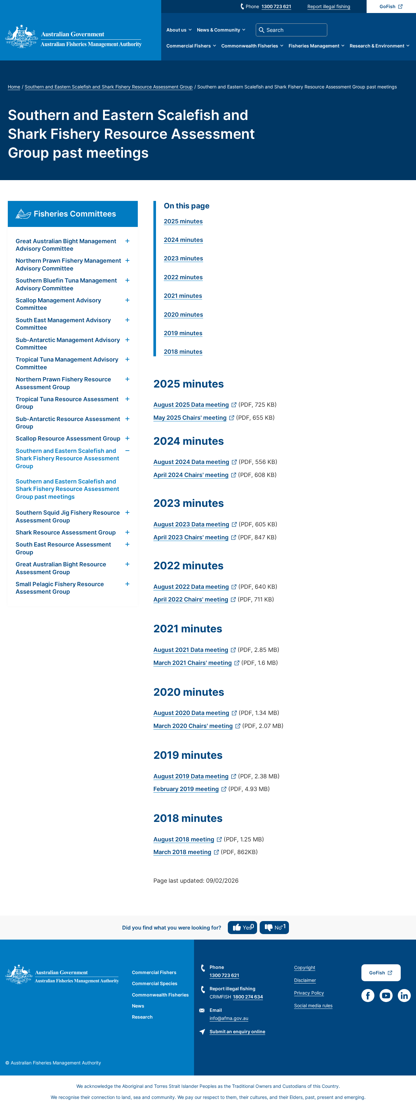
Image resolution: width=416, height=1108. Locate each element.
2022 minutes (183, 277)
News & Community (218, 30)
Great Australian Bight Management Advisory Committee (66, 245)
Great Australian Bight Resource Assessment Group (61, 568)
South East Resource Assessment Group (63, 548)
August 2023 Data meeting (191, 524)
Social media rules (313, 1005)
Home (14, 86)
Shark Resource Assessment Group (66, 532)
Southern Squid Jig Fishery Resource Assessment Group (68, 516)
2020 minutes (183, 314)
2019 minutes (183, 333)
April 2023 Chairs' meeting (190, 537)
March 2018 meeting (182, 852)
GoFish (388, 6)
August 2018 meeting (183, 839)
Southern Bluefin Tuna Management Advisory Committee (66, 284)
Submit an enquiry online (237, 1031)
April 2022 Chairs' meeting (190, 599)
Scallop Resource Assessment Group (68, 438)
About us (176, 30)
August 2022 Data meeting (191, 586)
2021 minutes (183, 295)
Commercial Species (154, 983)
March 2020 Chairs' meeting (193, 725)
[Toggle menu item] (127, 241)
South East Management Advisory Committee (63, 324)
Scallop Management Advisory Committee (58, 304)
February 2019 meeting (186, 788)
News (138, 1006)
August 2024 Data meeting (191, 461)
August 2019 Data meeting (190, 776)
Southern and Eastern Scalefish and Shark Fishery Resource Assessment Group (109, 86)
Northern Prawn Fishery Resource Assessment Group (63, 383)
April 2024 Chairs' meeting (190, 474)
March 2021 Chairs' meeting (192, 662)
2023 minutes (183, 258)
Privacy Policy (309, 993)
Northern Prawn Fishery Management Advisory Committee (68, 264)
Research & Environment (377, 45)
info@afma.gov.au (229, 1018)
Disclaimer (305, 980)
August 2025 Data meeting (191, 404)
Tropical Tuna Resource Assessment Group (67, 403)
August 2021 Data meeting (190, 649)
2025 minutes (183, 221)
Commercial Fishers (188, 45)
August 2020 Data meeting (191, 712)
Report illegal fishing (328, 6)
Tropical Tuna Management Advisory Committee (67, 363)
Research (142, 1017)
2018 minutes (183, 351)
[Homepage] (73, 46)
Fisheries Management (314, 45)
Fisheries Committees (75, 213)
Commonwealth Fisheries (249, 45)
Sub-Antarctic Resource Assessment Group (68, 422)
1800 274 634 (248, 996)
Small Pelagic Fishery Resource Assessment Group (60, 588)
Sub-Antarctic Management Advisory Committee (68, 343)
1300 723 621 (276, 6)
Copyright (304, 967)
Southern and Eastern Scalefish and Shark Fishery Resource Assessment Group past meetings (67, 489)
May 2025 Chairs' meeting (190, 417)
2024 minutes (183, 239)
